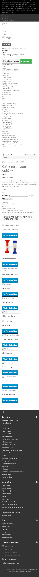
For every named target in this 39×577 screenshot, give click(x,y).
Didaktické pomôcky (8, 87)
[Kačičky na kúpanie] (11, 376)
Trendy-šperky (6, 115)
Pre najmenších (6, 117)
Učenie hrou (33, 569)
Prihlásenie (6, 17)
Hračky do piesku (7, 105)
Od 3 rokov (5, 120)
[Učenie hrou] (19, 26)
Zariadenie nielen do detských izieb (12, 113)
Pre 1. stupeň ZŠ (7, 122)
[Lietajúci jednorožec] (11, 390)
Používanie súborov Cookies (10, 143)
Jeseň (3, 98)
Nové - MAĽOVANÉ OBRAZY (10, 70)
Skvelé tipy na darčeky (8, 107)
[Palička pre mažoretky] (11, 312)
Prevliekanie (5, 74)
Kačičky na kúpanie (8, 381)
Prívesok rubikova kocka (10, 339)
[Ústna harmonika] (11, 298)
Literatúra (4, 109)
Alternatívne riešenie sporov (10, 141)
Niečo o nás (5, 133)
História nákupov (7, 524)
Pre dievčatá (5, 75)
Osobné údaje (6, 534)
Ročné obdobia (6, 92)
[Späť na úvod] (4, 155)
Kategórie (4, 68)
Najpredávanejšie (7, 491)
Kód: (3, 174)
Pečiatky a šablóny (7, 85)
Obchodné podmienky (8, 135)
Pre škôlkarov (6, 130)
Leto (3, 96)
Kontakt (5, 18)
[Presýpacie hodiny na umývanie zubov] (11, 247)
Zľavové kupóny (7, 537)
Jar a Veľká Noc (6, 94)
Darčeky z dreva (6, 81)
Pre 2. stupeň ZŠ (7, 124)
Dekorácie (5, 111)
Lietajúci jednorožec (8, 394)
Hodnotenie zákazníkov (9, 204)
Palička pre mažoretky (9, 316)
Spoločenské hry (7, 79)
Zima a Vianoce (6, 100)
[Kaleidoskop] (11, 284)
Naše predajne (6, 493)
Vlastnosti (5, 202)
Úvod (3, 66)
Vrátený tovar (6, 526)
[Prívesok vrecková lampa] (11, 225)
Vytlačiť (4, 189)
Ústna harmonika (7, 302)
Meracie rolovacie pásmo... (10, 274)
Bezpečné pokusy (7, 88)
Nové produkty (6, 488)
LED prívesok (6, 325)
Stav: (3, 177)
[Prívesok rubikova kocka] (11, 335)
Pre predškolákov (7, 128)
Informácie (5, 132)
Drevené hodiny (7, 367)
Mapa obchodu (6, 515)
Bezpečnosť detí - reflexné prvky (11, 90)
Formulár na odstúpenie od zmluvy (12, 139)
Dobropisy (5, 529)
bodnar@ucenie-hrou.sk (12, 563)
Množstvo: (5, 195)
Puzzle (4, 102)
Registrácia (6, 15)
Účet (4, 520)
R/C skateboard (7, 353)
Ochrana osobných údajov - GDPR (12, 145)
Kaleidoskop (6, 288)
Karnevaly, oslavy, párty (9, 103)
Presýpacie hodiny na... (9, 258)
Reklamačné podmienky (9, 137)
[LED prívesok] (11, 321)
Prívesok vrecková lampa (10, 229)
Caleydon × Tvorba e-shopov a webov (19, 571)
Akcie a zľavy (6, 485)
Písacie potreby (6, 77)
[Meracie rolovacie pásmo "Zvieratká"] (11, 269)
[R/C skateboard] (11, 349)
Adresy (4, 532)
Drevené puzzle (6, 72)
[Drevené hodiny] (11, 363)
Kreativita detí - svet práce (10, 83)
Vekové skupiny (6, 118)
